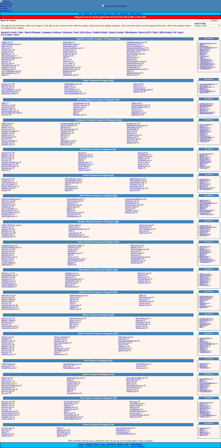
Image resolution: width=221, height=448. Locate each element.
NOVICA (66, 73)
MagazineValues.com (139, 107)
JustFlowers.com (73, 205)
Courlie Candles (7, 263)
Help (126, 444)
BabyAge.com (7, 54)
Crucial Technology (67, 125)
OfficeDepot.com (133, 127)
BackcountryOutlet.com (10, 57)
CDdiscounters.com (9, 326)
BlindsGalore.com (8, 257)
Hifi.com (81, 153)
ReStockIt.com (136, 245)
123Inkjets (5, 125)
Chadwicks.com (7, 69)
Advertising (111, 444)
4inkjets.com (6, 127)
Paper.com (69, 285)
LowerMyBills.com (72, 281)
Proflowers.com (135, 184)
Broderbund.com (8, 137)
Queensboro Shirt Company (137, 50)
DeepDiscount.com (80, 105)
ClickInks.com (7, 144)
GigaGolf (70, 387)
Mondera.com (68, 71)
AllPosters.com (7, 105)
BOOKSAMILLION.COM (11, 113)
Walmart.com (131, 75)
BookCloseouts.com (9, 111)
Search (115, 14)
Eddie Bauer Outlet (70, 44)
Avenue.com (6, 52)
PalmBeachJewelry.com (135, 42)
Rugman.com (136, 247)
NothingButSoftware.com (136, 125)
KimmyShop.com (70, 90)
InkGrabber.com (66, 143)
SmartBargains (132, 67)
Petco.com (67, 366)
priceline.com (62, 430)
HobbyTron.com (84, 155)
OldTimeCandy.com (137, 181)
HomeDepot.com (84, 156)
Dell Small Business (67, 129)
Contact (120, 444)
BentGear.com (7, 59)
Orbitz (59, 428)
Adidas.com (6, 42)
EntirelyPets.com (8, 368)
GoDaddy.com (65, 133)
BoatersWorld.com (8, 389)
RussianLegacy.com (134, 54)
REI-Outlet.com (132, 52)
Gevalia (4, 190)
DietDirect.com (7, 188)
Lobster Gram (70, 186)
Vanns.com (131, 141)
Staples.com (131, 137)
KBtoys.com (69, 88)
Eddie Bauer (67, 42)
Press (103, 444)
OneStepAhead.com (71, 91)
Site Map (88, 444)
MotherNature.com (136, 179)
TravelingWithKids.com (141, 90)
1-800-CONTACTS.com (10, 225)
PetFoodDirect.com (70, 368)
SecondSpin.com (145, 297)
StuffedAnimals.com (137, 411)
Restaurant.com (136, 186)
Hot (93, 14)
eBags (4, 75)
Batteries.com (7, 133)
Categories (100, 14)
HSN (64, 57)
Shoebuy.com (132, 57)
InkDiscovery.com (67, 141)
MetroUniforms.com (70, 69)
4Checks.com (7, 273)
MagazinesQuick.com (139, 105)
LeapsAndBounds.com (72, 417)
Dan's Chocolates (8, 184)
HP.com (63, 137)
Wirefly (140, 168)
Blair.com (5, 61)
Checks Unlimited (8, 141)
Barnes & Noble (7, 109)
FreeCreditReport (8, 286)
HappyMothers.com (71, 84)
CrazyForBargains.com (10, 71)
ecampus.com (78, 107)
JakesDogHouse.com (71, 364)
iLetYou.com (74, 305)
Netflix (141, 295)
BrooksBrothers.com (9, 65)
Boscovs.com (7, 63)
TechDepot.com (132, 139)
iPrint (56, 352)
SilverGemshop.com (134, 63)
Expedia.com (6, 434)
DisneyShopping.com (9, 73)
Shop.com (130, 59)
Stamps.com (142, 277)
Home (3, 20)
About (81, 444)
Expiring (87, 14)
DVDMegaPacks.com (78, 295)
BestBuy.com (7, 135)
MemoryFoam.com (75, 261)
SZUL (129, 71)
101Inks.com (6, 123)
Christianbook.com (80, 103)
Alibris (4, 103)
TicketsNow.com (144, 279)
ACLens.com (6, 227)
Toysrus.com (138, 88)
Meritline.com (132, 123)
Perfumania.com (73, 216)
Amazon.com (6, 50)
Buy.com (5, 115)
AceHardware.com (8, 245)
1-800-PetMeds (7, 364)
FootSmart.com (68, 54)
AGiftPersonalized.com (10, 44)
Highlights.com (69, 407)
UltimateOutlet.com (134, 73)
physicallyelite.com (146, 229)
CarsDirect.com (7, 283)
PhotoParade (131, 129)
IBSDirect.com (78, 115)
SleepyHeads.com (133, 65)
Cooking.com (6, 181)
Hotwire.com (6, 436)
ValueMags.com (137, 113)
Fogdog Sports (68, 52)
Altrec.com (6, 48)
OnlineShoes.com (69, 75)
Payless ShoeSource (134, 46)
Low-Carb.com (70, 188)
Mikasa (67, 190)
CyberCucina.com (8, 183)
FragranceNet (74, 225)
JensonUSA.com (73, 393)
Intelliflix (73, 307)
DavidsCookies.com (9, 186)
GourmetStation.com (72, 181)
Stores (108, 14)
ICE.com (66, 59)
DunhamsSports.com (74, 378)
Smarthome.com (133, 135)
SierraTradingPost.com (135, 61)
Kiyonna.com (68, 65)
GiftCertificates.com (72, 179)
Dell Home (64, 127)
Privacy (96, 444)
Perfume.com (144, 227)
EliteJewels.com (69, 46)
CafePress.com (7, 67)
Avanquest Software (9, 131)
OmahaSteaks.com (137, 183)
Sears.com (131, 56)
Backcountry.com (8, 56)
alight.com (5, 46)
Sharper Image (83, 170)
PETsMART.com (142, 364)
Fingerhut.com (68, 50)
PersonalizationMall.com (136, 48)
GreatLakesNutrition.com (78, 229)
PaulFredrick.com (133, 44)
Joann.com (67, 61)
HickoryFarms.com (72, 183)
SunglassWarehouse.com (136, 69)
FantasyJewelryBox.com (72, 48)
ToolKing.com (143, 281)
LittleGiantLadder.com (76, 259)
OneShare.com (72, 214)
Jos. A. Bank (68, 63)
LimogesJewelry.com (70, 67)
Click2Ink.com (7, 143)
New (80, 14)
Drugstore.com (7, 233)
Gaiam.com (67, 56)
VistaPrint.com (130, 210)
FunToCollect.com (8, 216)
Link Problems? (136, 444)
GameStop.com (70, 403)
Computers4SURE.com (69, 123)
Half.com (76, 111)
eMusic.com (74, 320)
